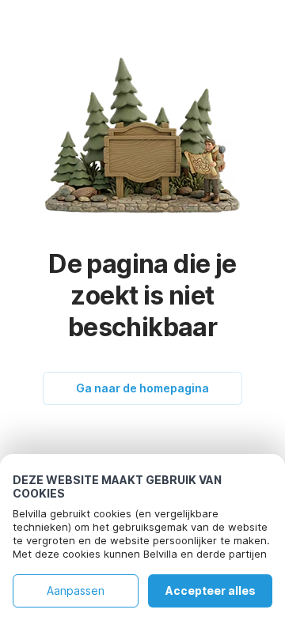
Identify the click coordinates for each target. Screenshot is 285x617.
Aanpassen (75, 590)
